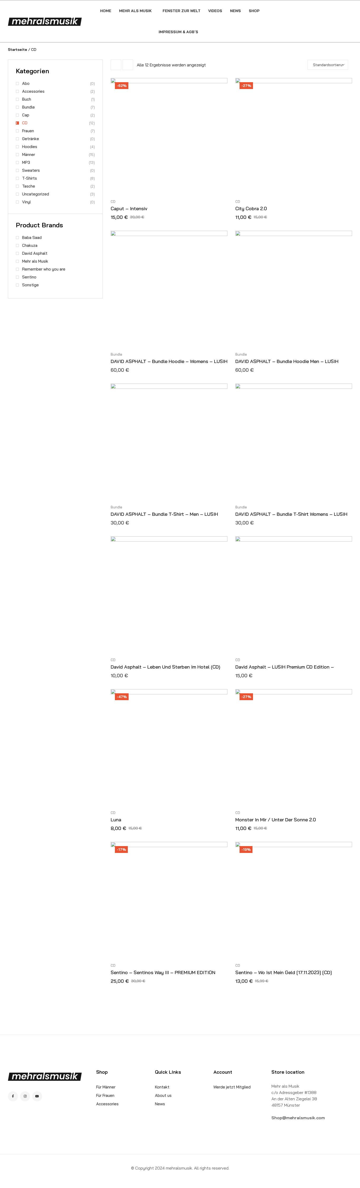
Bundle (116, 354)
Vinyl (26, 201)
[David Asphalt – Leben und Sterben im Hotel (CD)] (169, 594)
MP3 (26, 162)
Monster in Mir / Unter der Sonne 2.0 (275, 820)
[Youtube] (37, 1096)
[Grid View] (116, 65)
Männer (28, 154)
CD (113, 201)
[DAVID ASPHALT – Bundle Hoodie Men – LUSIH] (293, 289)
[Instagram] (25, 1096)
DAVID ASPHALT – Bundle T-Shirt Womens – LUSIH (291, 514)
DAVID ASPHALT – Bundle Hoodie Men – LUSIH (286, 361)
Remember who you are (43, 269)
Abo (26, 83)
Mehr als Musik (35, 261)
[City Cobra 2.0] (293, 136)
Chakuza (29, 245)
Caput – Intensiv (129, 208)
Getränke (30, 138)
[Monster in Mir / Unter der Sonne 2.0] (293, 747)
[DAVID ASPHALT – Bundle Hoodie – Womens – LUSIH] (169, 289)
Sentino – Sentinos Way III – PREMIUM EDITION (163, 972)
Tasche (28, 186)
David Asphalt (34, 253)
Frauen (28, 130)
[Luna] (169, 747)
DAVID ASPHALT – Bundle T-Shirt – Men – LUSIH (164, 514)
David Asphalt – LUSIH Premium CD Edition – (284, 667)
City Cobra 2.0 (251, 208)
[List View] (128, 65)
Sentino (29, 276)
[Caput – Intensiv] (169, 136)
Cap (25, 114)
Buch (26, 99)
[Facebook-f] (13, 1096)
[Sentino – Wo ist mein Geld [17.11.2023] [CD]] (293, 900)
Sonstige (30, 284)
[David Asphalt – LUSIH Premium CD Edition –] (293, 594)
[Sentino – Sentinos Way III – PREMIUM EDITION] (169, 900)
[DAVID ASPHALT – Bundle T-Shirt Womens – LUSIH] (293, 442)
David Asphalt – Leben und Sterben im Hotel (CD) (165, 667)
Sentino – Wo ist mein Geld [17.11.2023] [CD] (283, 972)
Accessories (33, 91)
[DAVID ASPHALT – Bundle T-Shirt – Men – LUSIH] (169, 442)
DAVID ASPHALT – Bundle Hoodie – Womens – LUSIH (169, 361)
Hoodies (29, 146)
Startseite (17, 49)
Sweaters (31, 170)
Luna (116, 820)
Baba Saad (32, 237)
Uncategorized (35, 194)
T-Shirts (29, 178)
